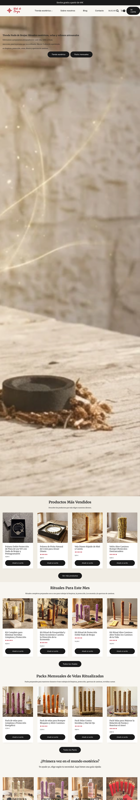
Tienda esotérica (58, 54)
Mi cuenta (133, 11)
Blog (85, 10)
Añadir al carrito (17, 563)
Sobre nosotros (67, 10)
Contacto (99, 10)
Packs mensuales (81, 54)
